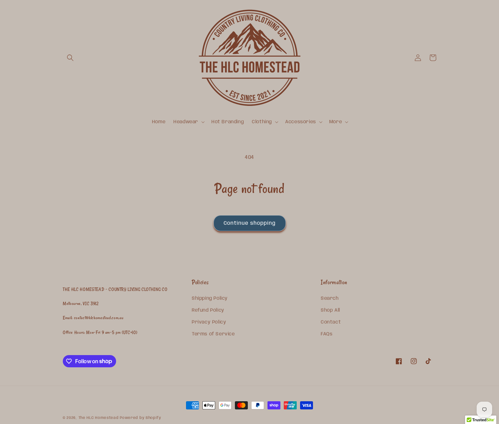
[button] (70, 57)
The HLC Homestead (98, 418)
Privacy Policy (209, 322)
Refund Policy (208, 310)
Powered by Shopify (140, 418)
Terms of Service (213, 334)
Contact (331, 322)
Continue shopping (250, 223)
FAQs (326, 334)
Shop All (330, 310)
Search (330, 298)
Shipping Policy (210, 298)
